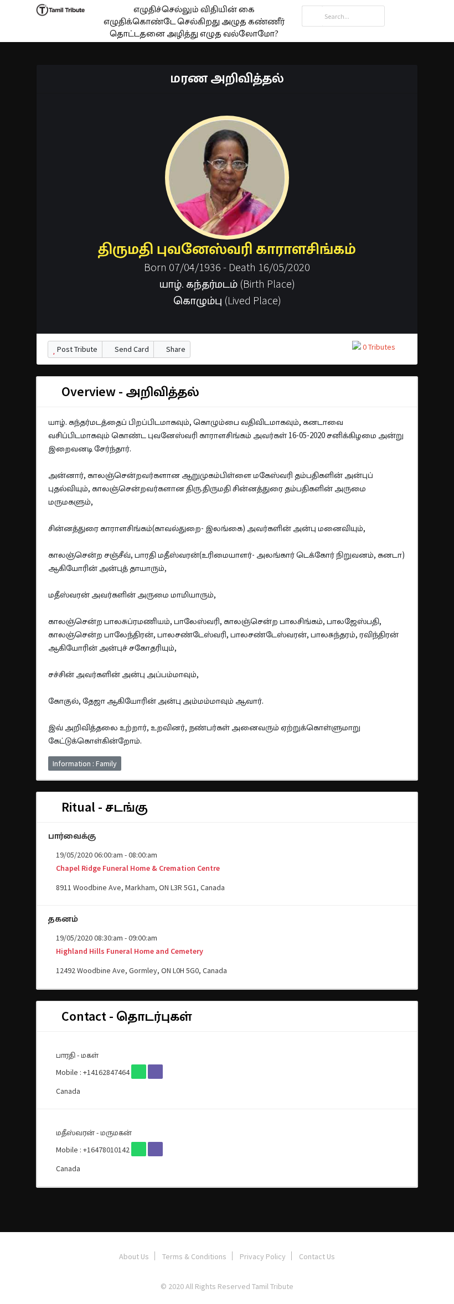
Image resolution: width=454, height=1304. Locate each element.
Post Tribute (76, 349)
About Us (134, 1256)
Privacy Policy (263, 1256)
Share (174, 349)
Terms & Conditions (194, 1256)
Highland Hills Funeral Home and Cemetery (128, 951)
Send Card (131, 349)
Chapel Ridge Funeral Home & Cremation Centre (137, 868)
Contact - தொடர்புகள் (125, 1016)
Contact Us (317, 1256)
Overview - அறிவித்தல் (129, 391)
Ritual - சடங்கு (103, 806)
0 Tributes (378, 347)
